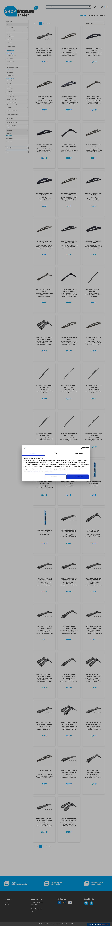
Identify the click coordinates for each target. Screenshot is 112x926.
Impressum (49, 471)
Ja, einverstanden (78, 476)
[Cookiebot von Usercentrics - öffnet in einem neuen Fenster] (82, 448)
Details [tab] (56, 453)
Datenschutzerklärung (34, 471)
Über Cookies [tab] (79, 453)
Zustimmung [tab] (33, 453)
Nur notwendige (56, 476)
